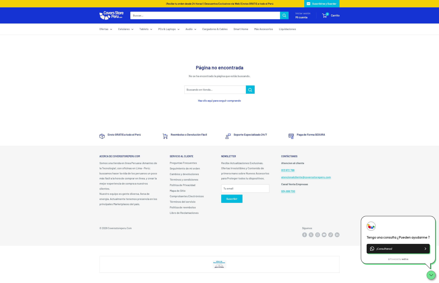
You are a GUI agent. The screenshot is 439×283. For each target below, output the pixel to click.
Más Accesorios (263, 29)
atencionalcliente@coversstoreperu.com (306, 177)
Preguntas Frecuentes (183, 162)
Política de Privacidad (182, 185)
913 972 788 (287, 170)
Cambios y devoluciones (184, 174)
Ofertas (103, 29)
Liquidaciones (287, 29)
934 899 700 (288, 191)
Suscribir (231, 198)
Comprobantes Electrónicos (187, 196)
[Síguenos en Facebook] (304, 234)
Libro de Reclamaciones (184, 212)
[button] (398, 248)
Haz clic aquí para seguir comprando (219, 100)
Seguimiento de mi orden (185, 168)
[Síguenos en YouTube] (324, 234)
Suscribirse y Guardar (324, 3)
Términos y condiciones (184, 179)
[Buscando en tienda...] (250, 89)
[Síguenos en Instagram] (317, 234)
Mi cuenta (301, 17)
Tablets (144, 29)
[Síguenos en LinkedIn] (337, 234)
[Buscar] (284, 15)
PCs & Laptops (167, 29)
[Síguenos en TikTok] (330, 234)
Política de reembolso (183, 207)
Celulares (124, 29)
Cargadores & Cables (215, 29)
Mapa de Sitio (178, 190)
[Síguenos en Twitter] (311, 234)
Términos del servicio (182, 201)
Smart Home (241, 29)
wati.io (405, 259)
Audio (189, 29)
